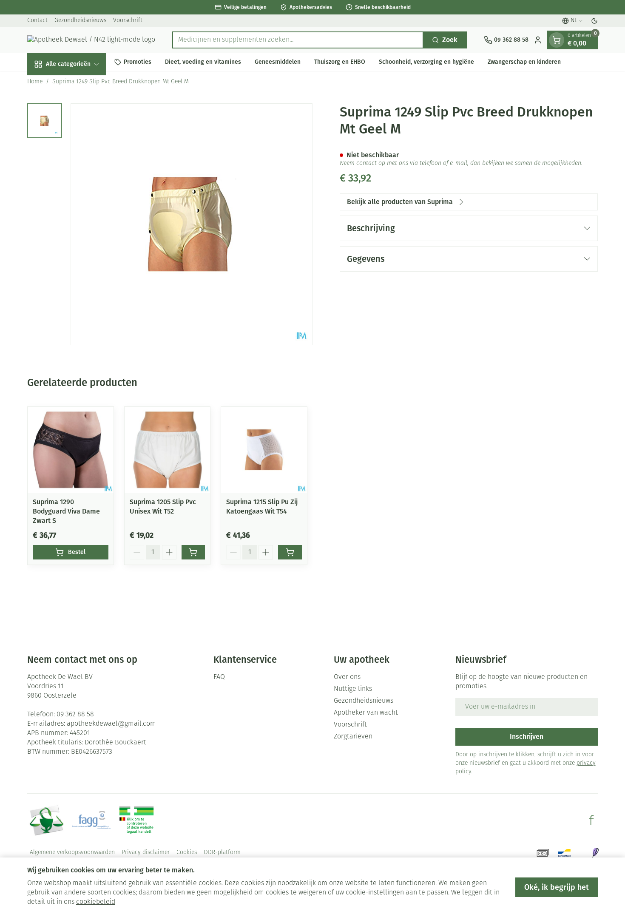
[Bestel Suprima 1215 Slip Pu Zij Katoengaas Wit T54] (290, 552)
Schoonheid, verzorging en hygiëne (426, 61)
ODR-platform (222, 852)
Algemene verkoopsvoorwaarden (72, 852)
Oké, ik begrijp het (556, 887)
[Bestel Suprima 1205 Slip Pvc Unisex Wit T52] (193, 552)
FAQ (219, 677)
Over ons (347, 677)
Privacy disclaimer (146, 852)
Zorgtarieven (353, 736)
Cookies (186, 852)
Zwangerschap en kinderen (524, 61)
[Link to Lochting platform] (595, 853)
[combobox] (297, 39)
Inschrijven (526, 736)
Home (35, 82)
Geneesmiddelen (278, 61)
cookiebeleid (95, 902)
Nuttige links (353, 689)
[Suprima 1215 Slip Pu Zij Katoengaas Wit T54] (264, 450)
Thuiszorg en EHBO (339, 61)
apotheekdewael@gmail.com (111, 724)
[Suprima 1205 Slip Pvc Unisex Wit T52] (167, 450)
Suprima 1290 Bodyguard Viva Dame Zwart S (66, 511)
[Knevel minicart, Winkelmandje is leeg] (556, 40)
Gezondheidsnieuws (80, 20)
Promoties (137, 61)
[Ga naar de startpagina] (91, 40)
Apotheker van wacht (366, 713)
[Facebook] (591, 820)
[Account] (538, 40)
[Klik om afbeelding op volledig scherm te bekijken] (191, 224)
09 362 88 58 (75, 714)
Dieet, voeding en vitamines (203, 61)
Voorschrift (127, 20)
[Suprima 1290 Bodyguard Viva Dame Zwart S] (71, 450)
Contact (37, 20)
